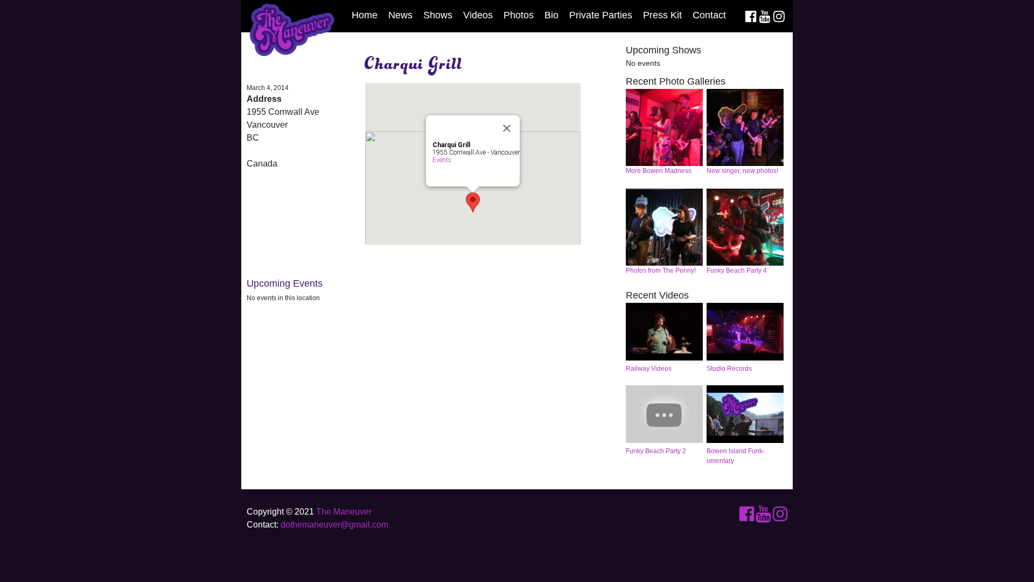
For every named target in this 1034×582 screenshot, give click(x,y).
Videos (478, 15)
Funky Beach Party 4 (737, 270)
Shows (437, 15)
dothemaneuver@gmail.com (334, 524)
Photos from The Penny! (661, 270)
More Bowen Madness (658, 171)
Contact (709, 15)
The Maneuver (344, 511)
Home (365, 15)
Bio (551, 15)
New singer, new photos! (742, 171)
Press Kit (662, 15)
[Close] (507, 128)
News (400, 15)
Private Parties (600, 15)
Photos (519, 15)
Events (441, 160)
